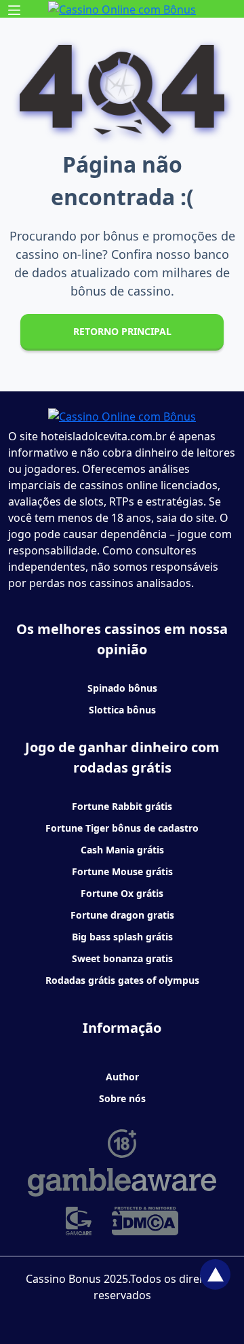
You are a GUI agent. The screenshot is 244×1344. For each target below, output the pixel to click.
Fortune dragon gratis (122, 914)
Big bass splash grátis (122, 936)
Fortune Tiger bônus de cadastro (122, 827)
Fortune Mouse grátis (122, 871)
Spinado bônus (122, 688)
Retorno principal (122, 331)
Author (122, 1076)
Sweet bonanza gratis (122, 958)
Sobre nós (122, 1098)
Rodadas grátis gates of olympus (122, 980)
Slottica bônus (122, 709)
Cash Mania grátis (122, 849)
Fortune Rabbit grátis (122, 806)
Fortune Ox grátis (122, 893)
